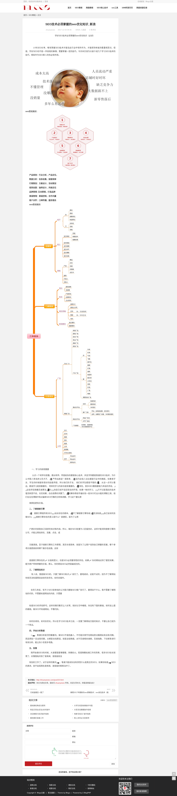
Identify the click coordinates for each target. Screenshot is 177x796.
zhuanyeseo (50, 30)
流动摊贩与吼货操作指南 (39, 714)
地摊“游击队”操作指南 (82, 714)
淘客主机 (52, 785)
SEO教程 (78, 8)
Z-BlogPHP (86, 793)
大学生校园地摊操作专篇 (83, 705)
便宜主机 (71, 785)
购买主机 (71, 788)
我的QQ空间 (141, 785)
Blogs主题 (149, 1)
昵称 (73, 731)
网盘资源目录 (141, 8)
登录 (46, 1)
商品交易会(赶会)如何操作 (40, 710)
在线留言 (141, 1)
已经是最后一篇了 (37, 692)
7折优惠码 (91, 785)
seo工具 (114, 8)
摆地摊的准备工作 (37, 718)
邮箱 (73, 736)
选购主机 (33, 785)
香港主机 (33, 788)
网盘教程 (89, 8)
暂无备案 (51, 793)
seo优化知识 (112, 700)
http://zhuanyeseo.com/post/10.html (50, 680)
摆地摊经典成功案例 (37, 705)
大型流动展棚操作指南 (82, 710)
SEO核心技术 (102, 8)
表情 (113, 764)
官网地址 (91, 788)
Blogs (68, 793)
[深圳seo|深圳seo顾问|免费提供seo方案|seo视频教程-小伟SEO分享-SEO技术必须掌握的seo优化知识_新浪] (36, 9)
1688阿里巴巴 (127, 8)
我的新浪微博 (141, 791)
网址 (73, 742)
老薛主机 (52, 788)
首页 (69, 8)
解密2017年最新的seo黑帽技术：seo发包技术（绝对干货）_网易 (95, 691)
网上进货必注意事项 (81, 718)
